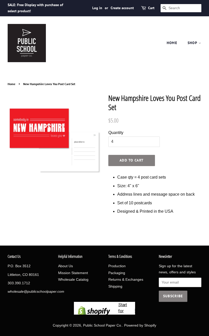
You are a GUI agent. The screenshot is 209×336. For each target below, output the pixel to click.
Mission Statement (73, 273)
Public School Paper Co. (102, 325)
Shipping (115, 286)
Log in (97, 8)
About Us (65, 266)
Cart (151, 8)
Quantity (115, 132)
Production (117, 266)
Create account (122, 8)
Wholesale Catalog (73, 279)
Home (172, 43)
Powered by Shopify (140, 325)
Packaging (116, 273)
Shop (193, 43)
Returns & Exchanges (125, 279)
